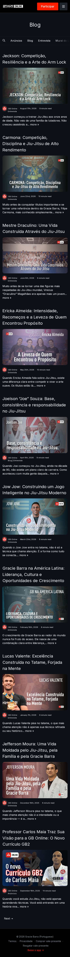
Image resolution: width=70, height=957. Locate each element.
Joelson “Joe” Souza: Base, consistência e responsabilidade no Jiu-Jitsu (34, 404)
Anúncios (16, 40)
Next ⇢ (8, 918)
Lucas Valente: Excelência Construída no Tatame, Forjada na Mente (32, 662)
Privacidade (26, 941)
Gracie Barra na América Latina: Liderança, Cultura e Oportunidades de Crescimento (33, 574)
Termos (12, 941)
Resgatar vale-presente (36, 945)
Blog (30, 40)
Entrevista (44, 40)
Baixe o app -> (36, 950)
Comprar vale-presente (48, 941)
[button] (4, 40)
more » (34, 124)
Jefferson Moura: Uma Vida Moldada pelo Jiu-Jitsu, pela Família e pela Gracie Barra (29, 750)
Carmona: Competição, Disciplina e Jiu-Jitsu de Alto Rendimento (30, 143)
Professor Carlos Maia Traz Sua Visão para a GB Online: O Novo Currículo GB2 (33, 838)
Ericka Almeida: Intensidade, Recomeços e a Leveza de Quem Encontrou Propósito (34, 317)
